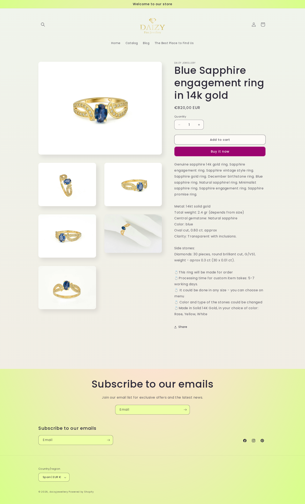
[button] (43, 24)
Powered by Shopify (81, 492)
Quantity (180, 117)
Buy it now (220, 151)
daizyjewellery (58, 492)
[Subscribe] (185, 410)
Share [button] (182, 327)
